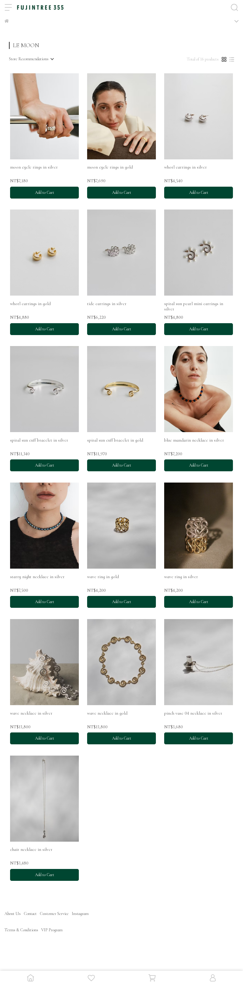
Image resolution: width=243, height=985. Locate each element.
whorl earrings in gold (30, 303)
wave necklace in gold (107, 713)
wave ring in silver (181, 576)
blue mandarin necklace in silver (194, 440)
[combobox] (31, 59)
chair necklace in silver (31, 849)
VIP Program (52, 929)
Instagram (80, 913)
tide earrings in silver (107, 303)
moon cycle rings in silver (34, 167)
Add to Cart (44, 192)
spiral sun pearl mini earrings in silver (193, 306)
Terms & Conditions (21, 929)
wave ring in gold (103, 576)
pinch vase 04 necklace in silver (193, 713)
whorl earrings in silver (185, 167)
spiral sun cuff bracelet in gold (115, 440)
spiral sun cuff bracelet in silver (39, 440)
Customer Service (54, 913)
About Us (12, 913)
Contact (30, 913)
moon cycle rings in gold (110, 167)
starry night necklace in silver (37, 576)
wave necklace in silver (31, 713)
